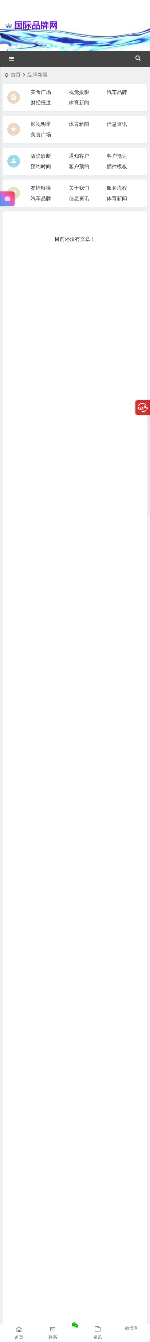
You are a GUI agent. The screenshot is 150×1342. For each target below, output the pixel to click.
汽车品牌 (117, 92)
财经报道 (41, 103)
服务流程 (117, 188)
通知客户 (79, 156)
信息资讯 (117, 124)
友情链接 (41, 188)
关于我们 (79, 188)
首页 (16, 75)
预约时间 (41, 166)
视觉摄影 (79, 92)
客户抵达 (117, 156)
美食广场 (41, 92)
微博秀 (131, 1328)
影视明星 (41, 124)
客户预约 (79, 166)
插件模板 (117, 166)
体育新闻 (79, 103)
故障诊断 (41, 156)
